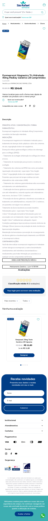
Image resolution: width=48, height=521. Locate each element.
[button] (24, 17)
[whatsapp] (35, 106)
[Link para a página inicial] (4, 24)
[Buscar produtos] (42, 12)
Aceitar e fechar (24, 514)
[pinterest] (31, 106)
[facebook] (27, 106)
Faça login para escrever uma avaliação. (24, 291)
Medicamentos (15, 23)
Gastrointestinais (30, 23)
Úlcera (42, 23)
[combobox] (24, 12)
